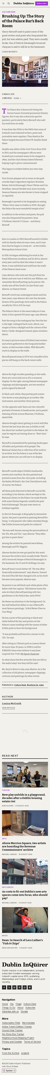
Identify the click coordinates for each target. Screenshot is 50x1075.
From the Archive (10, 1053)
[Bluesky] (14, 987)
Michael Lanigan (9, 854)
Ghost (8, 1066)
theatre (6, 790)
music (5, 936)
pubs (41, 685)
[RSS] (9, 987)
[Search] (9, 3)
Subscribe (42, 3)
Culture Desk (8, 12)
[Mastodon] (30, 987)
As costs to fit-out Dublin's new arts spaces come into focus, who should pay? (25, 895)
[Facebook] (4, 987)
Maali (16, 1066)
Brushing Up (32, 685)
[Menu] (4, 3)
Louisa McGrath (9, 52)
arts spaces (7, 887)
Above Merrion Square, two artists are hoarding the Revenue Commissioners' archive (24, 846)
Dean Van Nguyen (9, 948)
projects (25, 1053)
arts (4, 839)
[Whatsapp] (25, 987)
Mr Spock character (30, 654)
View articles (8, 708)
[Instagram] (19, 987)
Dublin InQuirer (15, 1063)
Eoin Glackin (7, 806)
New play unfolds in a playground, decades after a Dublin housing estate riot (23, 798)
